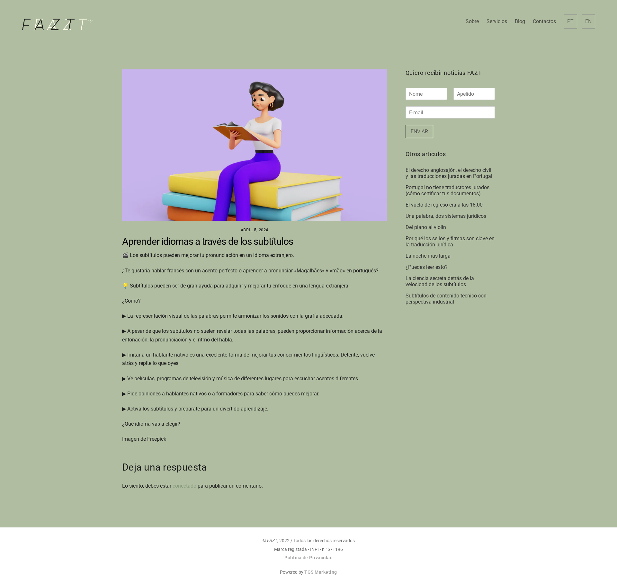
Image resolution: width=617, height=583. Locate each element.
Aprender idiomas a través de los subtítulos (207, 241)
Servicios (497, 21)
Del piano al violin (426, 227)
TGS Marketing (320, 572)
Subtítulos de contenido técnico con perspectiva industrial (446, 299)
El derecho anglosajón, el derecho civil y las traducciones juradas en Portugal (449, 173)
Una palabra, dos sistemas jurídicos (446, 216)
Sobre (472, 21)
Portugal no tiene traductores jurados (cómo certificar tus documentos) (447, 190)
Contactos (544, 21)
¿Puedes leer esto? (427, 267)
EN (588, 21)
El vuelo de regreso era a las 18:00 (444, 205)
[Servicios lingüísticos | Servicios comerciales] (57, 28)
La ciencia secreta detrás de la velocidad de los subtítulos (440, 281)
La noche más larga (428, 256)
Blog (520, 21)
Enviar (419, 131)
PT (570, 21)
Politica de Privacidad (308, 557)
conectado (184, 486)
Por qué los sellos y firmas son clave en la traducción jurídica (450, 241)
